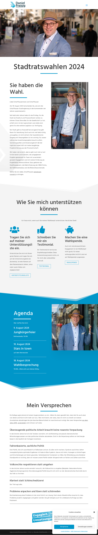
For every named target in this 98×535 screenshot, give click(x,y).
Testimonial (44, 266)
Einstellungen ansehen (85, 527)
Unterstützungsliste (20, 275)
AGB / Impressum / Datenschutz (79, 531)
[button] (94, 512)
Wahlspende (72, 262)
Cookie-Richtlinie (65, 531)
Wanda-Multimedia (40, 532)
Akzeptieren (64, 527)
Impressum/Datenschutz (18, 532)
